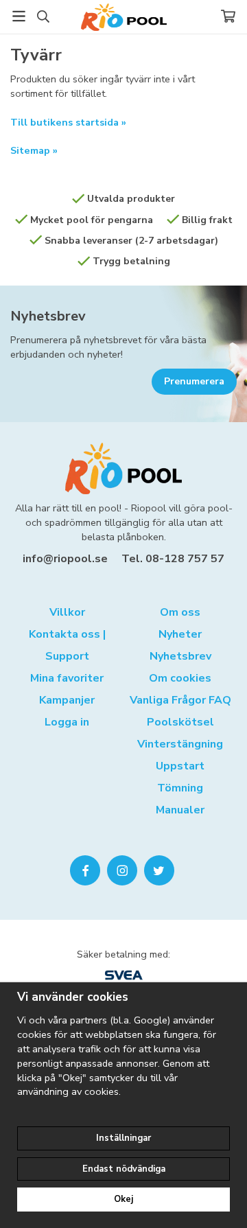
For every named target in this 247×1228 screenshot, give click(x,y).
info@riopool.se (65, 558)
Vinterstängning (180, 744)
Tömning (180, 788)
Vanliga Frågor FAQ (180, 700)
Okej (123, 1199)
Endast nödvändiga (123, 1169)
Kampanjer (67, 700)
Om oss (180, 612)
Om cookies (180, 678)
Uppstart (180, 766)
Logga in (67, 722)
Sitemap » (34, 150)
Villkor (67, 612)
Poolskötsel (180, 722)
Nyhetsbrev (48, 316)
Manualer (180, 810)
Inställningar (123, 1138)
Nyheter (180, 634)
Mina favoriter (67, 678)
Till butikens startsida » (68, 122)
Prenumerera (194, 381)
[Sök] (43, 16)
